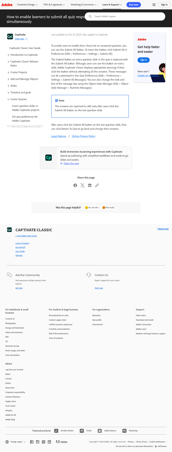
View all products (12, 355)
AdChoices (162, 446)
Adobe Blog (10, 419)
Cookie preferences (157, 442)
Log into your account (14, 369)
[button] (154, 4)
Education (96, 315)
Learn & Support (110, 4)
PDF (7, 337)
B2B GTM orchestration (58, 333)
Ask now (19, 288)
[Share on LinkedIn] (90, 186)
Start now (99, 288)
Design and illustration (14, 328)
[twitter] (43, 442)
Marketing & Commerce (82, 4)
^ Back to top (163, 229)
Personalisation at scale (58, 315)
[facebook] (31, 442)
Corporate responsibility (15, 392)
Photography (10, 323)
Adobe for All (10, 415)
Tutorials (19, 255)
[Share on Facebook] (75, 186)
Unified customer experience (60, 324)
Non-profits (97, 320)
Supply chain (10, 401)
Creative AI (9, 319)
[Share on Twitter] (82, 186)
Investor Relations (12, 397)
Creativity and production (59, 329)
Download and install (144, 320)
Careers (8, 378)
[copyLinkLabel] (97, 186)
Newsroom (9, 388)
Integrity (8, 410)
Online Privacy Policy (83, 136)
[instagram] (37, 442)
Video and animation (14, 332)
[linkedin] (49, 442)
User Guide (20, 251)
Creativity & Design (26, 4)
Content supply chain (57, 320)
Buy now (133, 4)
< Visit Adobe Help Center (26, 236)
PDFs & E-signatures (53, 4)
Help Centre (141, 315)
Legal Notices (58, 136)
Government (97, 324)
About (7, 374)
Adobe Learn (141, 329)
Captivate (20, 34)
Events (8, 383)
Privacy (131, 442)
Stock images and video (15, 350)
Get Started (20, 247)
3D (6, 341)
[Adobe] (7, 4)
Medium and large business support (150, 333)
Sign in (164, 4)
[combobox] (125, 16)
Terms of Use (141, 442)
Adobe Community (143, 324)
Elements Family (12, 346)
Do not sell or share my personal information (134, 446)
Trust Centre (10, 406)
